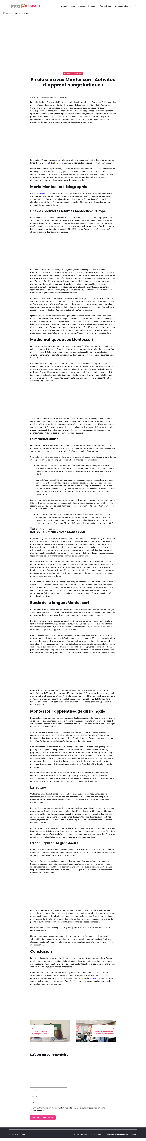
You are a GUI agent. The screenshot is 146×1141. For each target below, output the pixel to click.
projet (47, 163)
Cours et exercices (78, 6)
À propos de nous (80, 1134)
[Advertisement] (73, 141)
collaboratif (96, 978)
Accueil (64, 6)
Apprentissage (105, 6)
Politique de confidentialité (117, 1134)
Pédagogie (92, 6)
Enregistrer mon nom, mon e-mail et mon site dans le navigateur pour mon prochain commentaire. (69, 1109)
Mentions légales (96, 1134)
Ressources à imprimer (123, 6)
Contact (134, 1134)
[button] (135, 6)
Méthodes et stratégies (73, 73)
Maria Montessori (38, 193)
